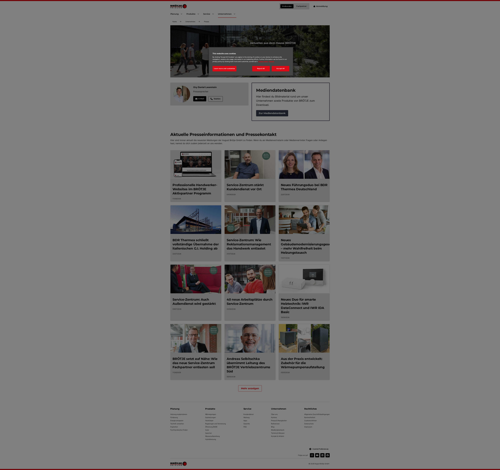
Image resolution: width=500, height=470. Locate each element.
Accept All (280, 68)
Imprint (271, 61)
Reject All (261, 68)
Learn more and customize (224, 68)
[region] (251, 61)
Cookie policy (263, 61)
